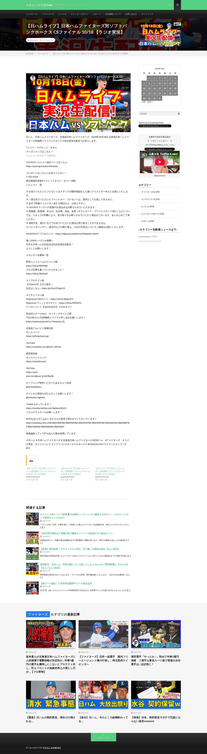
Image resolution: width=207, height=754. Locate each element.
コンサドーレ (32, 14)
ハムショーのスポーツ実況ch (40, 155)
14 (144, 88)
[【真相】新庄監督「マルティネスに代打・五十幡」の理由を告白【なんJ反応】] (32, 553)
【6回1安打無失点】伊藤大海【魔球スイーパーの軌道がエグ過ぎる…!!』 (77, 533)
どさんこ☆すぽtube (52, 748)
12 (170, 83)
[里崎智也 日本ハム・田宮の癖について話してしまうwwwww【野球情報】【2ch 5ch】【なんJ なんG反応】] (32, 569)
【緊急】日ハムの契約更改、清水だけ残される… (51, 719)
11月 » (150, 102)
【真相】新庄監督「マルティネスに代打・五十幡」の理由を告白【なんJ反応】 (80, 548)
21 (144, 93)
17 (160, 88)
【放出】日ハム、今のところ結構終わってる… (103, 719)
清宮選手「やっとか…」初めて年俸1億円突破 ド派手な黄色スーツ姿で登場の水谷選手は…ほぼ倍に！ (156, 660)
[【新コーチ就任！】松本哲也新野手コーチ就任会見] (32, 588)
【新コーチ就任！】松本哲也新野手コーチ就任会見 (66, 583)
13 (175, 83)
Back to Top (103, 738)
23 (154, 93)
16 (154, 88)
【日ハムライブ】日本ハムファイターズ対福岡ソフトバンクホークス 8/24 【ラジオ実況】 (75, 471)
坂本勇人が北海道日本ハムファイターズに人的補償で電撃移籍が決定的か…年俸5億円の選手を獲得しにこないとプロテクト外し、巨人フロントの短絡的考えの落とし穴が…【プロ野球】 (51, 664)
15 (149, 88)
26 (170, 93)
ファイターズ (48, 14)
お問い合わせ (131, 14)
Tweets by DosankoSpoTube (151, 123)
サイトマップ (147, 14)
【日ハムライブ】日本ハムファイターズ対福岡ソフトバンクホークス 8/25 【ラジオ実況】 (110, 471)
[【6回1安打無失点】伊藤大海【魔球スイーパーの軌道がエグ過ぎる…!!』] (32, 538)
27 (175, 93)
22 (149, 93)
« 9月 (143, 102)
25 (165, 93)
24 (160, 93)
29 (149, 98)
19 (170, 88)
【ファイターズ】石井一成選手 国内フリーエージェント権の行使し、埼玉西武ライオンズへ (103, 660)
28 (144, 98)
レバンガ (62, 14)
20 (175, 88)
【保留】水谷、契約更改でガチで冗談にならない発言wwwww (156, 719)
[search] (179, 113)
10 (160, 83)
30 (154, 98)
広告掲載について (113, 14)
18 (165, 88)
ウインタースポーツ (79, 14)
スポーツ (97, 14)
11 (165, 83)
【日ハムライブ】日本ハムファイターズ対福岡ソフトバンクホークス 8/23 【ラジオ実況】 (41, 471)
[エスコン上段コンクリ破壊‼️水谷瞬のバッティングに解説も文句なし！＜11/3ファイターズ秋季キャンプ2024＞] (32, 519)
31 (160, 98)
